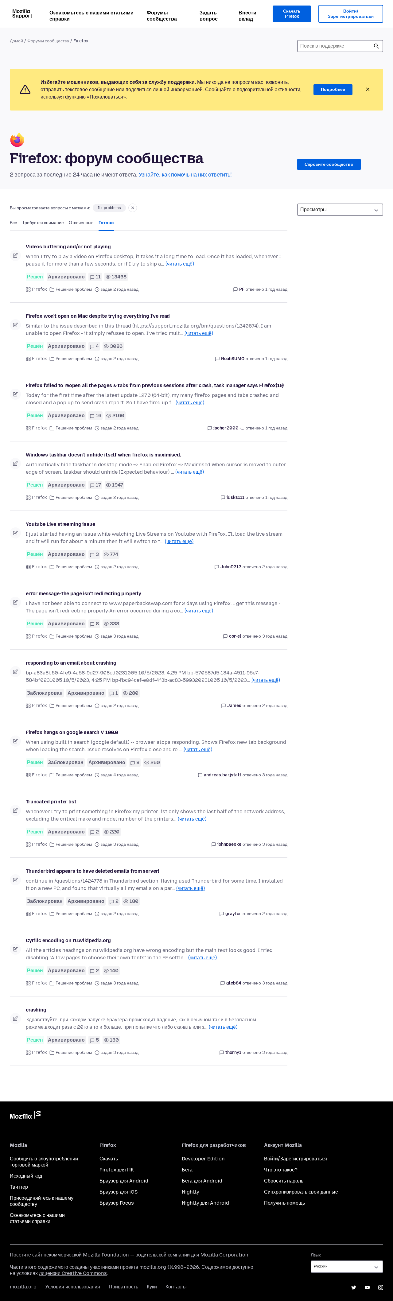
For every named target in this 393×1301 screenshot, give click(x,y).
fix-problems (109, 208)
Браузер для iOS (118, 1192)
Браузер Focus (116, 1203)
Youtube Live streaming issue (60, 524)
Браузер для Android (123, 1181)
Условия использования (72, 1287)
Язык (316, 1255)
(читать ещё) (179, 264)
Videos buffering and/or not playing (68, 247)
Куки (152, 1287)
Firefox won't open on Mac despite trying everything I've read (98, 316)
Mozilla (25, 1116)
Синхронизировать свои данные (301, 1192)
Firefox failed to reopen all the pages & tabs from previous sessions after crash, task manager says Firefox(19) (155, 385)
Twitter (353, 1287)
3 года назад (274, 636)
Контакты (176, 1287)
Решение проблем (74, 289)
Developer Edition (203, 1159)
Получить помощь (284, 1203)
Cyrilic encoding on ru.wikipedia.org (68, 940)
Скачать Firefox (292, 14)
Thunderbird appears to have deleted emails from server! (92, 871)
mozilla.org (23, 1287)
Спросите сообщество (329, 164)
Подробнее (333, 89)
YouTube (367, 1287)
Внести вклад (247, 16)
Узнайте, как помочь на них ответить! (185, 174)
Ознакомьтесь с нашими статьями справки (91, 16)
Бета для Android (202, 1181)
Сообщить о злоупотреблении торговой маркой (44, 1162)
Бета (187, 1170)
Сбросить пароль (283, 1181)
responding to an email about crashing (71, 663)
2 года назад (274, 566)
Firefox (39, 289)
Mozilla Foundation (106, 1255)
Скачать (108, 1159)
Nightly (190, 1192)
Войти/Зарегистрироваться (351, 14)
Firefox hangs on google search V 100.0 (72, 732)
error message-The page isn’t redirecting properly (83, 593)
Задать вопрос (209, 16)
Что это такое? (281, 1170)
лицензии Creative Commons (73, 1273)
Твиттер (19, 1187)
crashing (36, 1010)
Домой (16, 41)
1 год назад (276, 289)
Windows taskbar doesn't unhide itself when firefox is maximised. (103, 455)
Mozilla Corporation (224, 1255)
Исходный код (26, 1176)
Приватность (123, 1287)
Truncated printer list (51, 802)
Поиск (376, 46)
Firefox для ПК (116, 1170)
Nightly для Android (205, 1203)
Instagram (380, 1287)
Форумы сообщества (162, 16)
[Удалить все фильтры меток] (132, 208)
